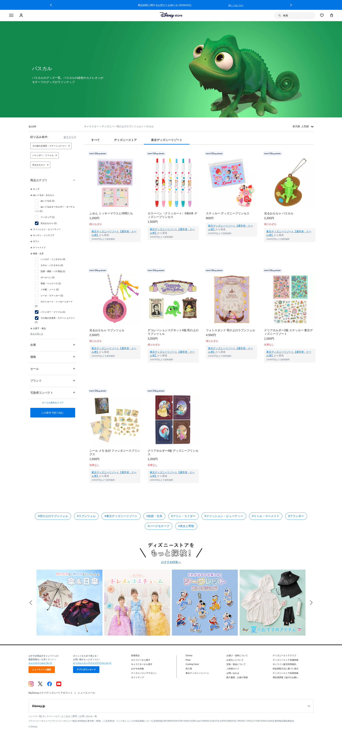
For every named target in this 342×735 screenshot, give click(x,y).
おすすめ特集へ (171, 562)
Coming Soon (192, 664)
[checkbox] (45, 201)
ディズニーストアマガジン (144, 673)
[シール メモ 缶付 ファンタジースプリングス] (115, 419)
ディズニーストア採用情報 (285, 673)
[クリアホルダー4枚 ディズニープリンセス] (173, 419)
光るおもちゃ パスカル (278, 213)
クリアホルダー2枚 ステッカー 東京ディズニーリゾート (288, 332)
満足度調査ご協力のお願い (285, 677)
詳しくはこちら (242, 5)
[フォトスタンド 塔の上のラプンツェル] (231, 299)
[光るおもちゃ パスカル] (289, 182)
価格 (52, 357)
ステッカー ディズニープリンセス (227, 213)
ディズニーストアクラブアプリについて (92, 663)
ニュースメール (86, 692)
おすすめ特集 (137, 668)
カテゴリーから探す (140, 660)
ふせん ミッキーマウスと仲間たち (111, 213)
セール (52, 368)
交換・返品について (236, 664)
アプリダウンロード (86, 669)
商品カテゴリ (52, 180)
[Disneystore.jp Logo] (171, 15)
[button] (51, 5)
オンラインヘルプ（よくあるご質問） (60, 716)
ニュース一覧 (34, 716)
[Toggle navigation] (11, 15)
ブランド (52, 380)
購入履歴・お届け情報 (237, 677)
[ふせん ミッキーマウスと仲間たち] (115, 182)
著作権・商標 (93, 721)
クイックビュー (115, 246)
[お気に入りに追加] (140, 153)
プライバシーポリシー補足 (64, 721)
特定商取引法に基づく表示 (285, 668)
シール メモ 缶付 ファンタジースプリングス (114, 452)
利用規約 (82, 721)
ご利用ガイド (232, 668)
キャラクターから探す (141, 664)
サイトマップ (137, 677)
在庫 (52, 345)
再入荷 (189, 668)
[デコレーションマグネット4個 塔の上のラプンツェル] (173, 299)
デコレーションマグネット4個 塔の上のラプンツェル (173, 332)
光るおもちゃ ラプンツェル (106, 330)
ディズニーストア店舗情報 (285, 660)
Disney (189, 655)
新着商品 (135, 655)
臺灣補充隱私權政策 (284, 721)
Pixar (188, 660)
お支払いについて (234, 660)
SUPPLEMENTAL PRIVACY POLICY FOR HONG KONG (247, 721)
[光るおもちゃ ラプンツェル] (115, 299)
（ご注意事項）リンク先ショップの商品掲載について (126, 721)
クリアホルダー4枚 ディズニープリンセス (173, 452)
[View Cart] (331, 15)
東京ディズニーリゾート (197, 673)
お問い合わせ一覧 (88, 716)
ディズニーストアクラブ (284, 655)
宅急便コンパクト (52, 392)
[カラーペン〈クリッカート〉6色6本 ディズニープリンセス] (173, 182)
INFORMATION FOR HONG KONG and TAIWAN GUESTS (191, 721)
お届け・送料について (237, 655)
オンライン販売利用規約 (284, 664)
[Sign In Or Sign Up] (22, 15)
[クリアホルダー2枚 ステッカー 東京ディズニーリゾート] (289, 299)
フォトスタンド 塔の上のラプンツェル (230, 330)
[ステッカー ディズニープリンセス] (231, 182)
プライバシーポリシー (39, 721)
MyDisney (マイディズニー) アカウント (50, 692)
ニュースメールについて (40, 663)
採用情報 (158, 721)
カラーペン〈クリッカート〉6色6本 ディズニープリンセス (172, 215)
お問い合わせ (232, 673)
